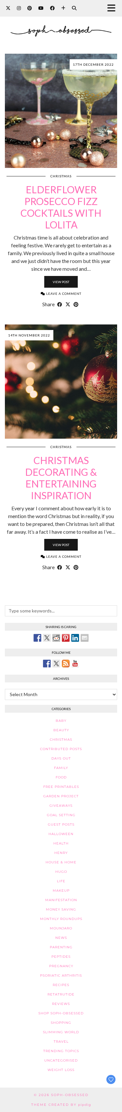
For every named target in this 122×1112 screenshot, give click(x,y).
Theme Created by (61, 1105)
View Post (61, 282)
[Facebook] (52, 8)
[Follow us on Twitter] (56, 663)
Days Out (61, 758)
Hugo (61, 872)
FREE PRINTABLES (61, 787)
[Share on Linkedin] (75, 638)
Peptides (61, 956)
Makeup (61, 890)
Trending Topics (61, 1051)
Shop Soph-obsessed (61, 1013)
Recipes (61, 985)
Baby (61, 721)
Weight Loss (61, 1070)
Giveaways (61, 805)
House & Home (61, 862)
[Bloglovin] (63, 8)
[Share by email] (84, 638)
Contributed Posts (61, 749)
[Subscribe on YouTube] (75, 663)
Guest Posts (61, 824)
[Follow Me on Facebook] (47, 663)
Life (61, 881)
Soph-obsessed (69, 1095)
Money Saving (61, 909)
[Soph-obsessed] (61, 26)
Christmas (61, 176)
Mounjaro (61, 928)
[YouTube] (41, 8)
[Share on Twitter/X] (68, 304)
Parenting (61, 947)
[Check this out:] (37, 638)
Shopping (61, 1023)
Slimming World (61, 1032)
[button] (113, 8)
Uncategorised (61, 1060)
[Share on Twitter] (47, 638)
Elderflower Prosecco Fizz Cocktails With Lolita (61, 207)
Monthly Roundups (61, 919)
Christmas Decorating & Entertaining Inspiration (61, 477)
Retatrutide (61, 994)
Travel (61, 1041)
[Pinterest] (29, 8)
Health (61, 843)
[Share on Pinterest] (76, 304)
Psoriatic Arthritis (61, 975)
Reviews (61, 1004)
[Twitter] (8, 8)
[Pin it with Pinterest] (66, 638)
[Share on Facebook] (60, 304)
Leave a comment (63, 293)
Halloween (61, 834)
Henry (61, 853)
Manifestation (61, 900)
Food (61, 777)
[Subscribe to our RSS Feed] (66, 663)
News (61, 938)
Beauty (61, 730)
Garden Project (61, 796)
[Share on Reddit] (56, 638)
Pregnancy (61, 966)
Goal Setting (61, 815)
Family (61, 768)
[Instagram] (19, 8)
